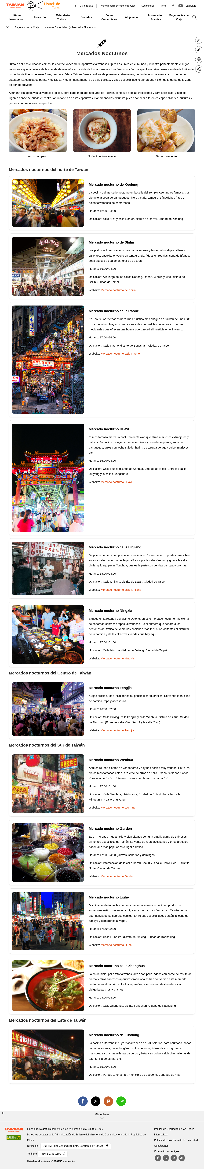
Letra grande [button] (198, 49)
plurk (174, 1158)
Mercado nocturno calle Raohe (120, 353)
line (121, 1101)
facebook (83, 1101)
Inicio (163, 5)
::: (75, 5)
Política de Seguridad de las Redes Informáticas (174, 1132)
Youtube (181, 6)
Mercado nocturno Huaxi (116, 482)
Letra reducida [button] (198, 40)
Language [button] (191, 5)
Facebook (158, 1158)
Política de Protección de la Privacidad (176, 1140)
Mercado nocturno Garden (117, 876)
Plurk (108, 1101)
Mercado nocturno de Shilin (118, 290)
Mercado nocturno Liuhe (116, 945)
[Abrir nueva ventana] (13, 1138)
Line (181, 1158)
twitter (95, 1101)
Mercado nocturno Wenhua (118, 807)
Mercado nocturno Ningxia (117, 658)
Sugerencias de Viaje (27, 27)
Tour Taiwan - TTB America (173, 6)
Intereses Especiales (55, 27)
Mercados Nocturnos (84, 27)
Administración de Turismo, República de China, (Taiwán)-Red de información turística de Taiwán (15, 5)
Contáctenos (161, 1145)
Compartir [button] (198, 69)
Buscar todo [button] (194, 17)
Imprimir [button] (198, 59)
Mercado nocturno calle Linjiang (121, 589)
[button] (102, 1116)
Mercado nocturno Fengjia (117, 730)
